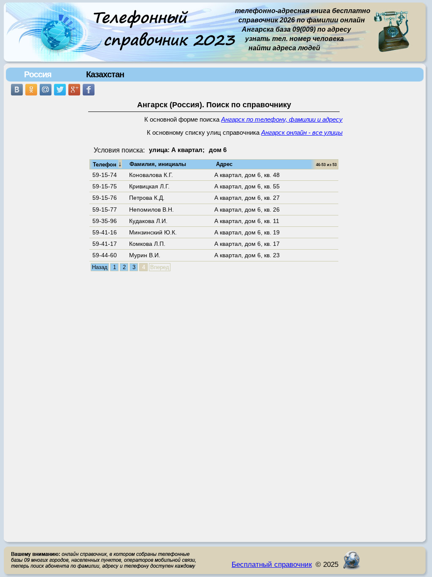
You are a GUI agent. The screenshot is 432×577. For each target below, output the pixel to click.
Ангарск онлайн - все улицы (302, 132)
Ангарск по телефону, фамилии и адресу (282, 119)
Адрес (224, 164)
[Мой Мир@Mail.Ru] (45, 89)
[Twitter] (60, 89)
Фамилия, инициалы (158, 164)
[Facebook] (88, 89)
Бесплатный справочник (272, 564)
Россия (37, 74)
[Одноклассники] (31, 89)
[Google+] (74, 89)
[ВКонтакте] (17, 89)
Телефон (107, 164)
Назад (100, 267)
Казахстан (105, 74)
